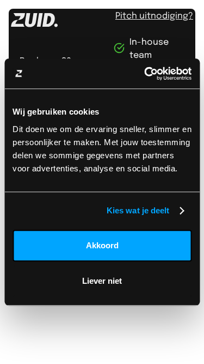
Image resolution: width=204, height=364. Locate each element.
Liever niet (102, 280)
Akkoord (102, 245)
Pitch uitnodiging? (154, 15)
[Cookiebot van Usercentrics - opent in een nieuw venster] (145, 74)
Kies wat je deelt (138, 210)
